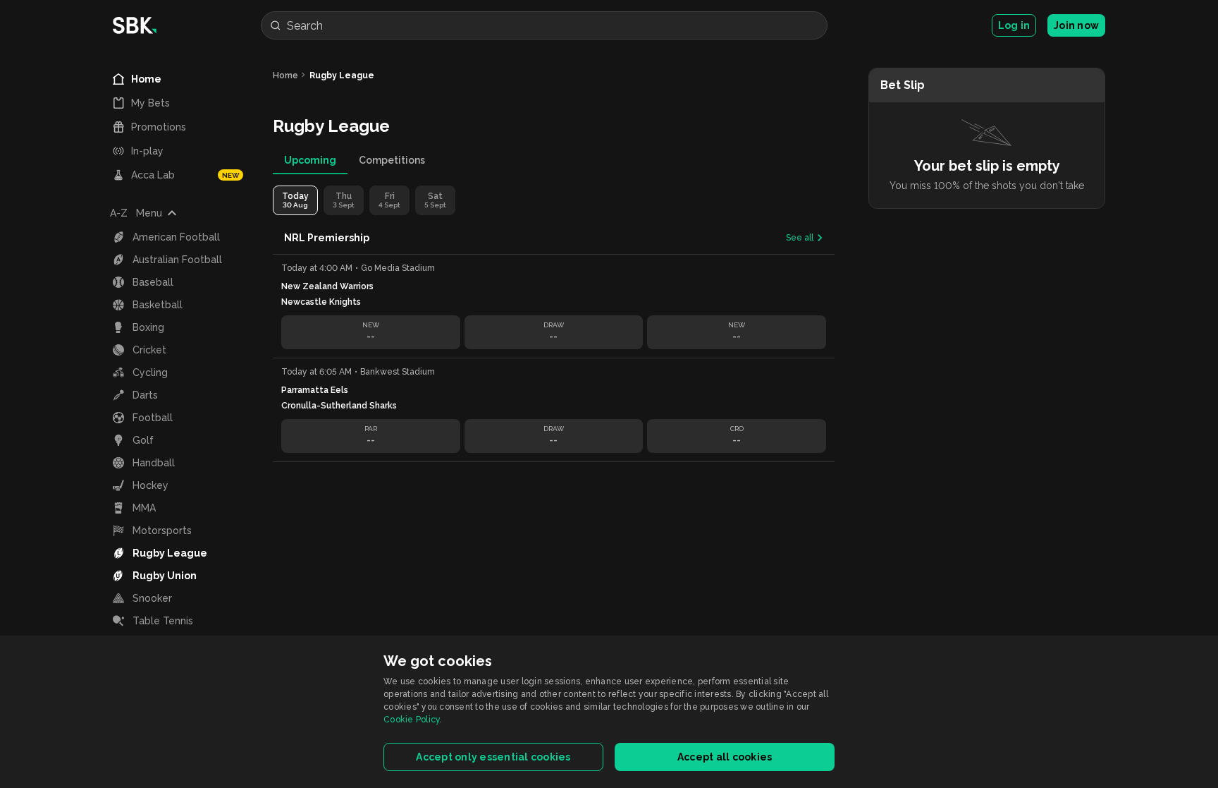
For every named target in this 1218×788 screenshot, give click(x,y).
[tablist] (554, 160)
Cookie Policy (411, 720)
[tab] (295, 200)
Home (285, 75)
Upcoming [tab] (310, 160)
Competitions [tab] (392, 160)
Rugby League (341, 75)
